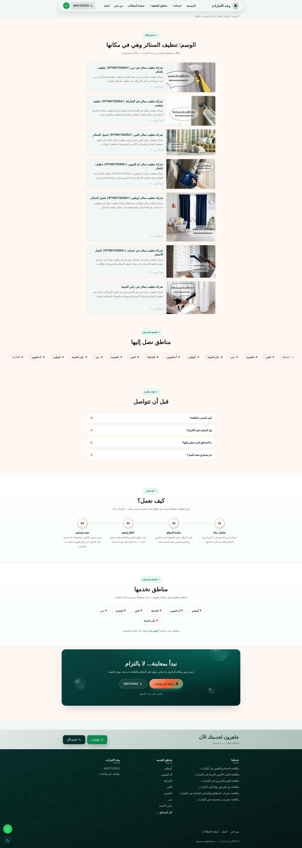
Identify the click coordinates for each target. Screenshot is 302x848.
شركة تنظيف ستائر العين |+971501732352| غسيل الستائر (128, 134)
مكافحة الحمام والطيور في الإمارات (219, 768)
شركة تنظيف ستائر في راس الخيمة (142, 286)
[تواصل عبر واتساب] (66, 5)
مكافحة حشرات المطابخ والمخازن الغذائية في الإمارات (209, 793)
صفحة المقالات (136, 5)
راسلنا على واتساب (164, 683)
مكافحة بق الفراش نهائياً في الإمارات (219, 787)
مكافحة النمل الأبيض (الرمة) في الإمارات (217, 774)
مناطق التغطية (159, 5)
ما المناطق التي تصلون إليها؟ (197, 442)
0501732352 (112, 768)
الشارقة (155, 610)
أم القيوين (175, 610)
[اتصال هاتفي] (7, 840)
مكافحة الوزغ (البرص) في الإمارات (220, 781)
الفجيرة (120, 610)
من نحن (118, 5)
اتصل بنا (154, 630)
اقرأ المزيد (158, 86)
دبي (102, 610)
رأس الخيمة (150, 620)
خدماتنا (178, 5)
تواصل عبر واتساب (109, 773)
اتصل (107, 5)
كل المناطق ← (164, 812)
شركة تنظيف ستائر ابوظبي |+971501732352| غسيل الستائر (126, 197)
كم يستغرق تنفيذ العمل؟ (199, 455)
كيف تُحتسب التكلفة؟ (201, 418)
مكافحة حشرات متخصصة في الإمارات (218, 799)
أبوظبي (195, 610)
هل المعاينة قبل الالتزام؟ (199, 430)
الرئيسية (191, 5)
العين (137, 610)
